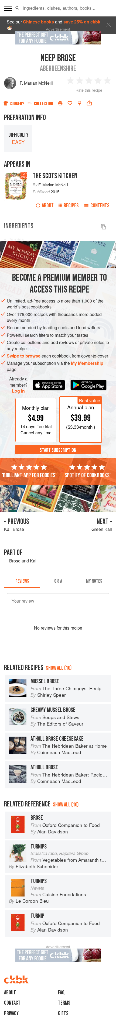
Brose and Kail (23, 561)
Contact (12, 1002)
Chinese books (38, 22)
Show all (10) (58, 668)
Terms (64, 1002)
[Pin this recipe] (79, 103)
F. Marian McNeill (36, 83)
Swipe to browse (23, 356)
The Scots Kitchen (55, 175)
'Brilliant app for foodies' (29, 475)
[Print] (60, 103)
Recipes (71, 205)
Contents (100, 205)
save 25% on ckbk (81, 22)
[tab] (22, 581)
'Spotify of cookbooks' (87, 475)
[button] (17, 8)
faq (61, 992)
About (48, 205)
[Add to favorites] (70, 103)
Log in (18, 391)
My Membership (87, 363)
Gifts (63, 1013)
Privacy (11, 1013)
